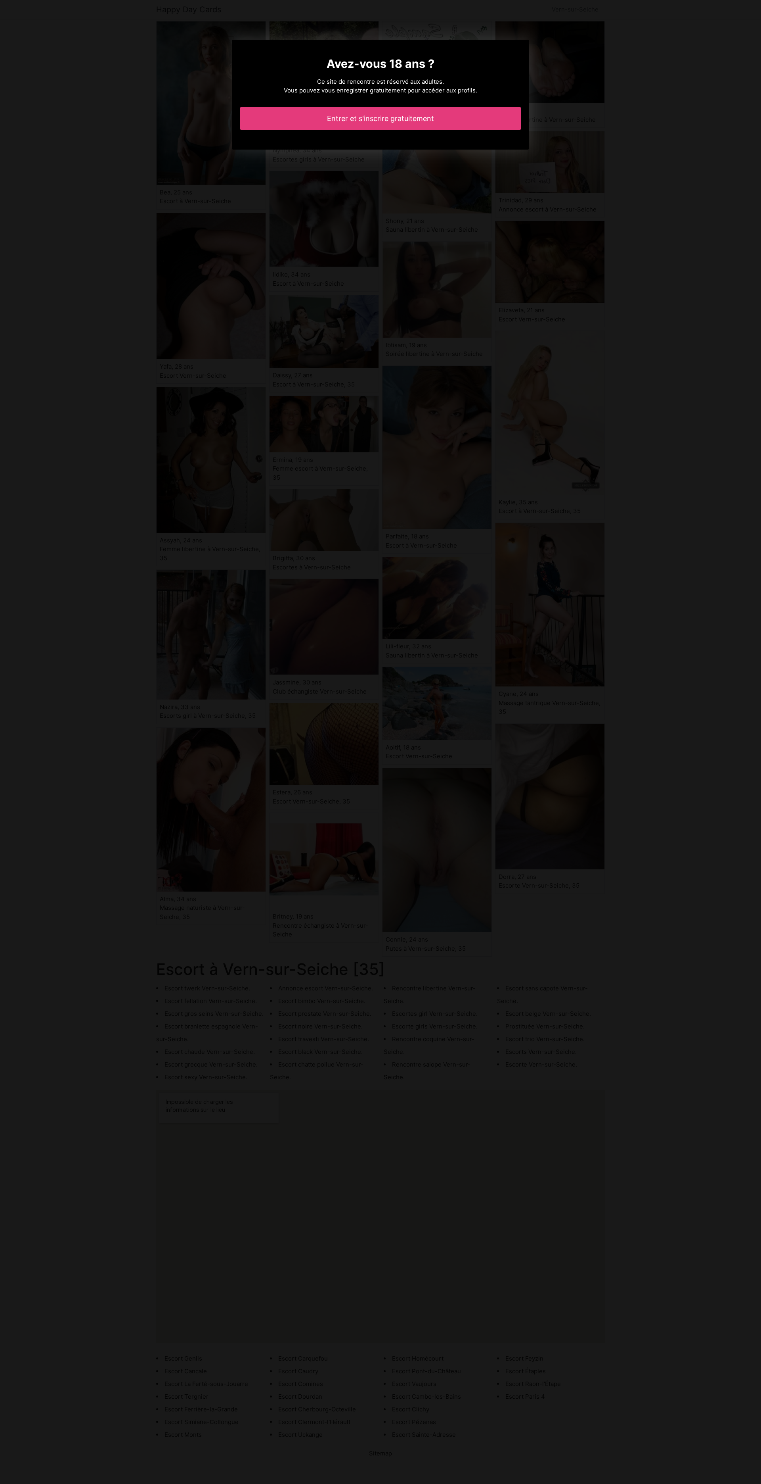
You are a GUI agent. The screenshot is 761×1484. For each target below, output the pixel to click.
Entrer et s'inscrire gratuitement (380, 118)
